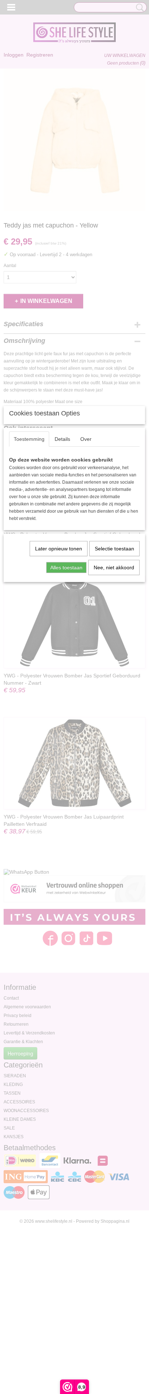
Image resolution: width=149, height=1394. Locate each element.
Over (85, 439)
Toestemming (29, 439)
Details (62, 439)
